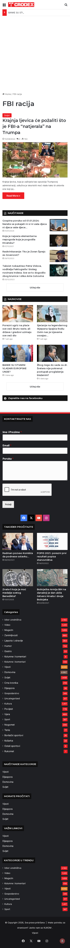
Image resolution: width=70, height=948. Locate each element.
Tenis (7, 730)
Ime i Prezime (12, 432)
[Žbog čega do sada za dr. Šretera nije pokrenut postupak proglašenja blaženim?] (52, 353)
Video (7, 625)
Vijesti (7, 667)
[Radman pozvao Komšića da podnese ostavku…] (17, 541)
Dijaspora (9, 688)
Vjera (7, 714)
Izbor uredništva (12, 619)
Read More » (13, 195)
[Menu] (4, 6)
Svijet (7, 115)
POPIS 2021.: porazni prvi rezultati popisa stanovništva (51, 556)
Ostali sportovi (12, 746)
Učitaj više (35, 287)
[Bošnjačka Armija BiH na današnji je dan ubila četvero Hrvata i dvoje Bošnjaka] (52, 577)
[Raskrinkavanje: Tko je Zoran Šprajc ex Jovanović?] (59, 256)
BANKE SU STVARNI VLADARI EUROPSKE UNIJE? (33, 12)
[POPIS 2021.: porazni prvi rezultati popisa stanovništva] (52, 541)
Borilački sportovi (13, 735)
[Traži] (66, 6)
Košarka (8, 740)
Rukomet (9, 751)
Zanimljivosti (11, 635)
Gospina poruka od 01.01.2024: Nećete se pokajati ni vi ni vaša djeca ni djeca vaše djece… (24, 224)
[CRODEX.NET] (21, 4)
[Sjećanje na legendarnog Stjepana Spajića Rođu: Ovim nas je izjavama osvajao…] (52, 313)
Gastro (8, 651)
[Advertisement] (35, 55)
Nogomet (9, 724)
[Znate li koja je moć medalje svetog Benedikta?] (17, 577)
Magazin (8, 630)
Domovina (9, 672)
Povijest (8, 708)
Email (7, 445)
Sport (7, 719)
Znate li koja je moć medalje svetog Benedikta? (14, 593)
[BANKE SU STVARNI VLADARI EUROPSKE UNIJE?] (17, 353)
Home (7, 94)
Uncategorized (12, 698)
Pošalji (8, 504)
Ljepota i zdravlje (13, 640)
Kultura (8, 703)
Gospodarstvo (11, 693)
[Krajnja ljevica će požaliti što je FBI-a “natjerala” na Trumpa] (35, 160)
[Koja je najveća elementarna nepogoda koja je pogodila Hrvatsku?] (59, 241)
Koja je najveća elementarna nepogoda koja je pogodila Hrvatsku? (19, 239)
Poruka (8, 458)
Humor (8, 646)
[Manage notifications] (62, 940)
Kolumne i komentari (15, 656)
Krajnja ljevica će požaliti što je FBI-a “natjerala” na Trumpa (34, 126)
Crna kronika (11, 682)
